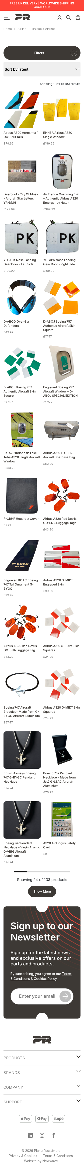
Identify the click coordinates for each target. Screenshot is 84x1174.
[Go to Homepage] (42, 1039)
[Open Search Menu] (68, 17)
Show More (42, 891)
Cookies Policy (45, 979)
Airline (22, 29)
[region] (42, 1132)
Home (8, 29)
